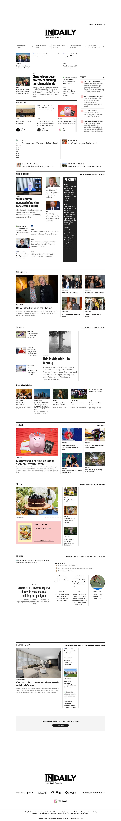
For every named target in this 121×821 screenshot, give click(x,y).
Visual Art (88, 557)
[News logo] (25, 792)
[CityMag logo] (55, 793)
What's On (101, 328)
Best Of (94, 328)
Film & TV (96, 557)
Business (88, 174)
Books (103, 557)
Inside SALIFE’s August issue (44, 541)
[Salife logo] (42, 793)
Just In (82, 174)
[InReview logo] (71, 792)
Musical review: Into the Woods (68, 565)
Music (76, 557)
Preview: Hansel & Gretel (65, 571)
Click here (60, 725)
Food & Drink (86, 328)
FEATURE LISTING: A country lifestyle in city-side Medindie (85, 645)
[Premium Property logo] (93, 792)
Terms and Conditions (69, 818)
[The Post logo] (60, 801)
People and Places (92, 484)
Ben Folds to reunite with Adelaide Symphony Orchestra (76, 568)
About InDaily (79, 818)
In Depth (102, 174)
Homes (82, 484)
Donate (90, 24)
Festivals (69, 557)
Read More (101, 425)
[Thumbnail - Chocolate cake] (38, 501)
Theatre (81, 557)
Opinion (95, 174)
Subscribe (98, 24)
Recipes (102, 484)
